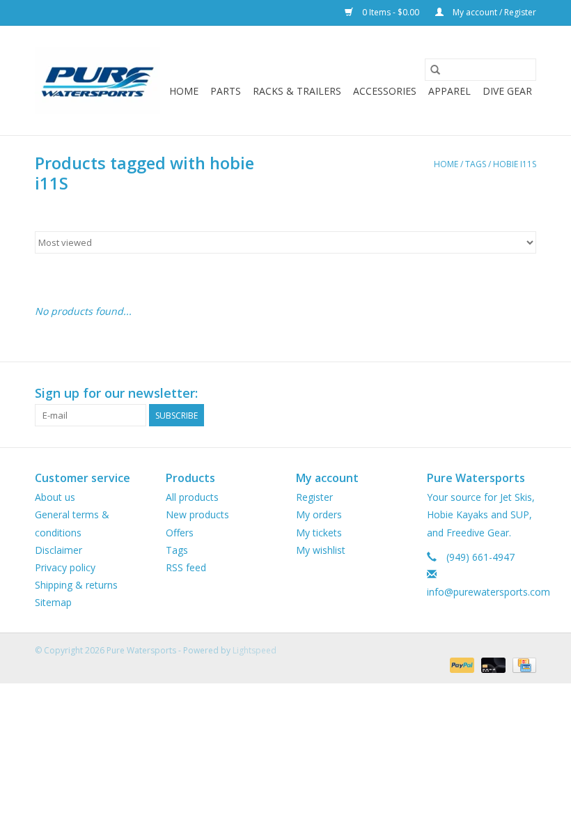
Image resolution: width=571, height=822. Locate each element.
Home (183, 91)
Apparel (449, 91)
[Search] (435, 70)
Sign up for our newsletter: (116, 393)
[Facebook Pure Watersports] (500, 393)
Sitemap (53, 602)
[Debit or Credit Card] (492, 664)
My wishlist (320, 550)
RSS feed (186, 567)
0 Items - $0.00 (390, 12)
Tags (475, 164)
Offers (180, 532)
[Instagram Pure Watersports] (525, 393)
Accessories (384, 91)
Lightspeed (254, 650)
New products (197, 514)
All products (192, 497)
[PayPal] (460, 664)
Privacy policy (65, 567)
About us (55, 497)
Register (314, 497)
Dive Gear (507, 91)
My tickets (319, 532)
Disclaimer (58, 550)
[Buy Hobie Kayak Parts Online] (97, 80)
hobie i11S (514, 164)
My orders (319, 514)
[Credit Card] (522, 664)
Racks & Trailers (297, 91)
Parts (225, 91)
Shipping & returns (76, 584)
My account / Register (493, 12)
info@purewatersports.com (488, 591)
